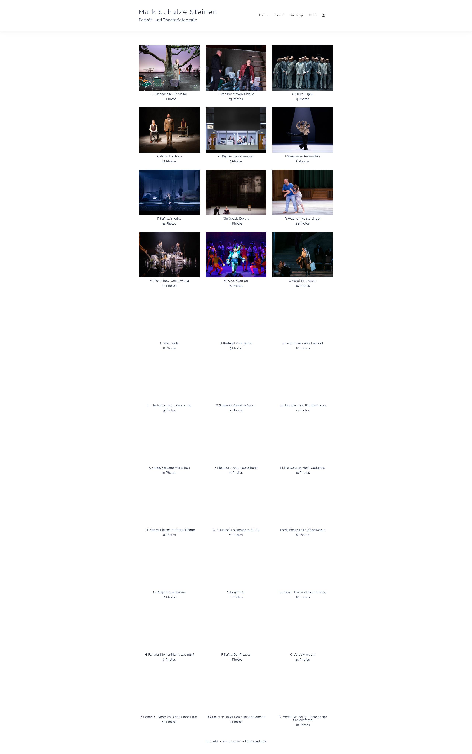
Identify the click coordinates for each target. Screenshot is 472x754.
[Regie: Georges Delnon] (236, 379)
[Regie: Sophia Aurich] (169, 504)
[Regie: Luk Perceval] (302, 68)
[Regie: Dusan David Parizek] (302, 690)
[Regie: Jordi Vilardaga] (236, 441)
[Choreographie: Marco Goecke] (302, 130)
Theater (279, 15)
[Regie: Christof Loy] (169, 566)
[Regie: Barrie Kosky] (302, 504)
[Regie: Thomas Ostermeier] (169, 68)
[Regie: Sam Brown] (169, 379)
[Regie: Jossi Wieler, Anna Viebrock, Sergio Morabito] (302, 192)
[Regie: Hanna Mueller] (302, 566)
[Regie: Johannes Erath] (236, 317)
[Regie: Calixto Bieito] (169, 317)
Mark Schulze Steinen (178, 11)
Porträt (264, 15)
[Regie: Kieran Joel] (169, 254)
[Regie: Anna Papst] (169, 130)
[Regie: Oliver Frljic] (236, 628)
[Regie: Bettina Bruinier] (169, 441)
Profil (312, 15)
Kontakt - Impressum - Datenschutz (236, 741)
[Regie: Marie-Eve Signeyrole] (302, 628)
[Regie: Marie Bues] (302, 317)
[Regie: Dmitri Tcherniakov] (236, 130)
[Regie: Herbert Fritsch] (236, 254)
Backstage (297, 15)
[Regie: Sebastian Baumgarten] (169, 192)
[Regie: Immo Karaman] (302, 254)
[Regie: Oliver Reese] (302, 379)
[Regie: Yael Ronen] (169, 690)
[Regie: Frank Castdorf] (302, 441)
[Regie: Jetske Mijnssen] (236, 504)
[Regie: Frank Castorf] (169, 628)
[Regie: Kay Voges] (236, 566)
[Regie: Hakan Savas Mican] (236, 690)
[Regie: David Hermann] (236, 68)
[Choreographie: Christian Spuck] (236, 192)
